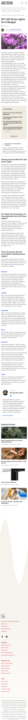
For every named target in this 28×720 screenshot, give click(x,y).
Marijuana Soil (5, 691)
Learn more (17, 11)
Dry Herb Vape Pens (7, 652)
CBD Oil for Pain (5, 673)
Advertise (4, 631)
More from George (8, 415)
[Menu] (26, 3)
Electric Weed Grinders (7, 655)
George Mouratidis (16, 29)
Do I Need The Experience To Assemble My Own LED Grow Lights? (12, 123)
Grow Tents (4, 681)
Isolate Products (5, 665)
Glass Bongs (4, 647)
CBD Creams (4, 671)
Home (3, 15)
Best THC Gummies (6, 663)
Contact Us (4, 626)
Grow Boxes (4, 684)
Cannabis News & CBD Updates (10, 621)
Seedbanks (4, 686)
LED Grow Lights (6, 689)
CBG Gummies (5, 668)
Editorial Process (6, 629)
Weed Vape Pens (6, 645)
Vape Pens (4, 650)
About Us (3, 624)
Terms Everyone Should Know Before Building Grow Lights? (13, 128)
